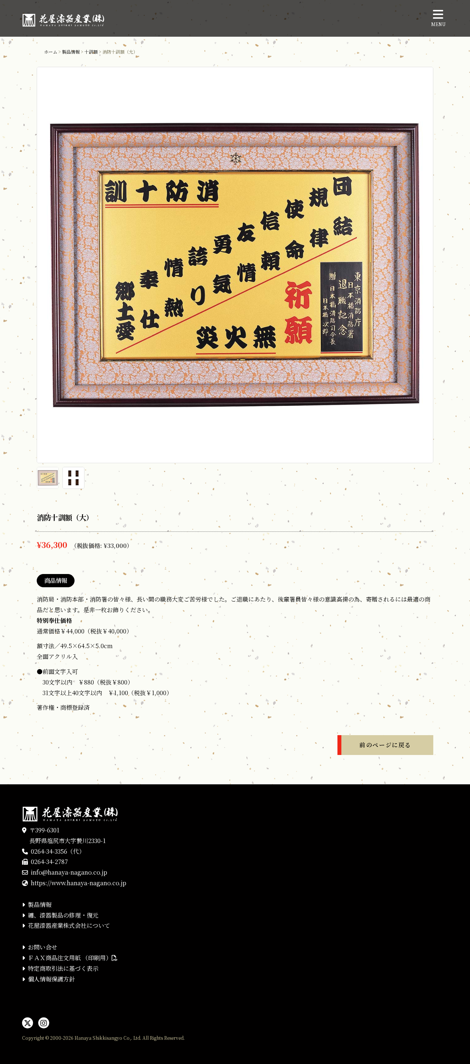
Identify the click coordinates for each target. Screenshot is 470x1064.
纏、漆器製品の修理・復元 (63, 915)
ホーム (50, 51)
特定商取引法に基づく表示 (63, 968)
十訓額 (91, 51)
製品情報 (71, 51)
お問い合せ (42, 947)
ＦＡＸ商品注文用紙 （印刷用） (70, 958)
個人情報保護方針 (51, 979)
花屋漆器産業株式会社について (69, 925)
